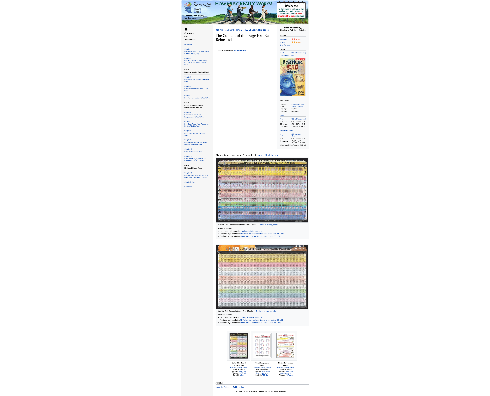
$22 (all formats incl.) (298, 53)
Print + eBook (284, 55)
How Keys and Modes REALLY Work (197, 97)
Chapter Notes (189, 182)
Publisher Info (238, 387)
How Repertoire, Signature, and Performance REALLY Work (195, 158)
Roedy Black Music (267, 155)
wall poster (242, 371)
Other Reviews (285, 45)
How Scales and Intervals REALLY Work (196, 88)
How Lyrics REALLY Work (193, 150)
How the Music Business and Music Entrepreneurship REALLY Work (196, 175)
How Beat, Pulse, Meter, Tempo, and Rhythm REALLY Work (196, 124)
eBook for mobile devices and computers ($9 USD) (260, 236)
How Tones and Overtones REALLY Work (196, 79)
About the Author (222, 387)
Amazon (282, 42)
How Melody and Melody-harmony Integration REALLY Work (196, 142)
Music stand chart (262, 373)
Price (281, 119)
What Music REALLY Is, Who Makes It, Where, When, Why (196, 51)
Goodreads (283, 39)
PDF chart (265, 375)
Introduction (188, 44)
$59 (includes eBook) (296, 135)
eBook (282, 53)
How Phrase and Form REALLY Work (195, 133)
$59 (292, 55)
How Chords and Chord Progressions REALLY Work (194, 114)
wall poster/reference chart (252, 231)
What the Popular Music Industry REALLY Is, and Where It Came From (195, 61)
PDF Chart (242, 373)
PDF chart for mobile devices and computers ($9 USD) (262, 234)
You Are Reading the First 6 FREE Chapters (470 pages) (242, 30)
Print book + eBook (286, 130)
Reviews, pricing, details (268, 225)
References (188, 187)
